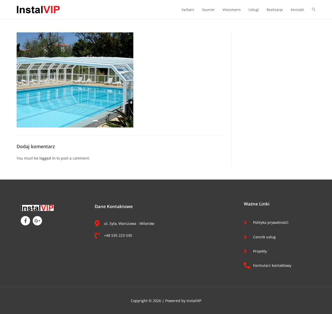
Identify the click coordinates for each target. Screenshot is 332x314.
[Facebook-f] (25, 220)
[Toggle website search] (313, 9)
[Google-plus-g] (37, 220)
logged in (47, 158)
